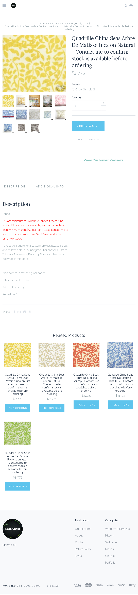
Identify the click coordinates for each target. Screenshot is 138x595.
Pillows (109, 535)
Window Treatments (117, 528)
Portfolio (110, 562)
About (79, 535)
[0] (131, 5)
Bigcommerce (31, 586)
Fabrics (109, 549)
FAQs (78, 555)
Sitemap (53, 586)
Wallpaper (111, 542)
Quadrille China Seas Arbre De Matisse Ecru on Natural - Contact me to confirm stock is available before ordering (52, 384)
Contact (80, 542)
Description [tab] (14, 186)
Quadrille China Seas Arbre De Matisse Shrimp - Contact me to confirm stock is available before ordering (86, 382)
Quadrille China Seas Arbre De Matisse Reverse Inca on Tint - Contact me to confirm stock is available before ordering (17, 384)
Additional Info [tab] (50, 186)
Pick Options (17, 408)
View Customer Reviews (103, 160)
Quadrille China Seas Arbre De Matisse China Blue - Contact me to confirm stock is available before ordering (120, 382)
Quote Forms (83, 528)
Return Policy (83, 549)
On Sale (110, 555)
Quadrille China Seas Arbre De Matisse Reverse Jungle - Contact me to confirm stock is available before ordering (17, 462)
